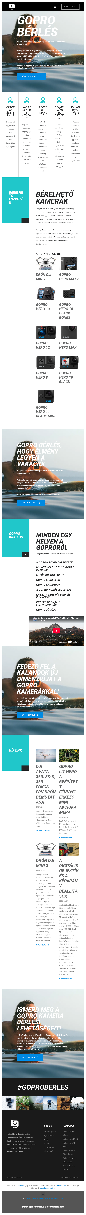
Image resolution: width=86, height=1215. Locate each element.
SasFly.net (21, 1186)
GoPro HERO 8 (42, 375)
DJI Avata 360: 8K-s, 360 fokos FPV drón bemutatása (46, 784)
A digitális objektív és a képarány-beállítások (68, 878)
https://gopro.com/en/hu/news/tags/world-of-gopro (44, 1198)
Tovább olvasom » (43, 830)
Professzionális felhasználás (48, 603)
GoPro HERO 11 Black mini (45, 411)
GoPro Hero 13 (43, 306)
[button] (55, 7)
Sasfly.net (75, 1177)
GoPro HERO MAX (68, 345)
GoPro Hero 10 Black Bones (66, 311)
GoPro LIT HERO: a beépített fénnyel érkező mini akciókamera (68, 789)
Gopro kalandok (48, 584)
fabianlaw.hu (61, 1186)
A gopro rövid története (54, 562)
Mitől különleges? (50, 575)
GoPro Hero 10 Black (66, 377)
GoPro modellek (48, 579)
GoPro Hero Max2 (69, 276)
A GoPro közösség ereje (53, 589)
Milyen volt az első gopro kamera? (55, 569)
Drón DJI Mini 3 (43, 276)
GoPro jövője (46, 609)
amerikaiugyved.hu (47, 1188)
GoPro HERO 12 (43, 345)
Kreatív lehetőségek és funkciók (53, 596)
